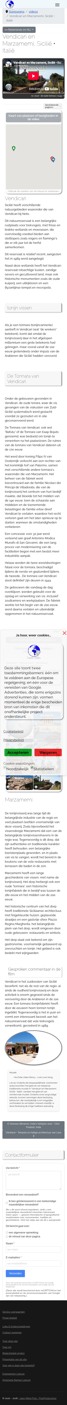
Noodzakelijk (17, 769)
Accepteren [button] (18, 752)
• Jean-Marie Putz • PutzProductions (37, 1398)
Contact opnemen (12, 1332)
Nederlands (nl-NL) (20, 29)
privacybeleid (11, 1285)
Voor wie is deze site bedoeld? (18, 1365)
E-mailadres (13, 1257)
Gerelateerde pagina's (52, 106)
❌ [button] (64, 633)
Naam (10, 1243)
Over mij (6, 1347)
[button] (16, 151)
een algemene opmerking (23, 1232)
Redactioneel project (13, 1353)
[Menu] (57, 5)
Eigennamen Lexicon (13, 1374)
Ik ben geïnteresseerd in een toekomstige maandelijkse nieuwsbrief (32, 1203)
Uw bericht (13, 1168)
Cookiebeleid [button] (13, 731)
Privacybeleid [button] (13, 740)
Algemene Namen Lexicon (16, 1380)
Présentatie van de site (14, 1359)
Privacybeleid (9, 1318)
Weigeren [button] (48, 752)
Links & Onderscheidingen (16, 1326)
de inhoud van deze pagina (24, 1236)
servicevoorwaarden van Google (34, 1285)
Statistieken (44, 769)
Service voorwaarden (13, 1312)
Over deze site (10, 1341)
